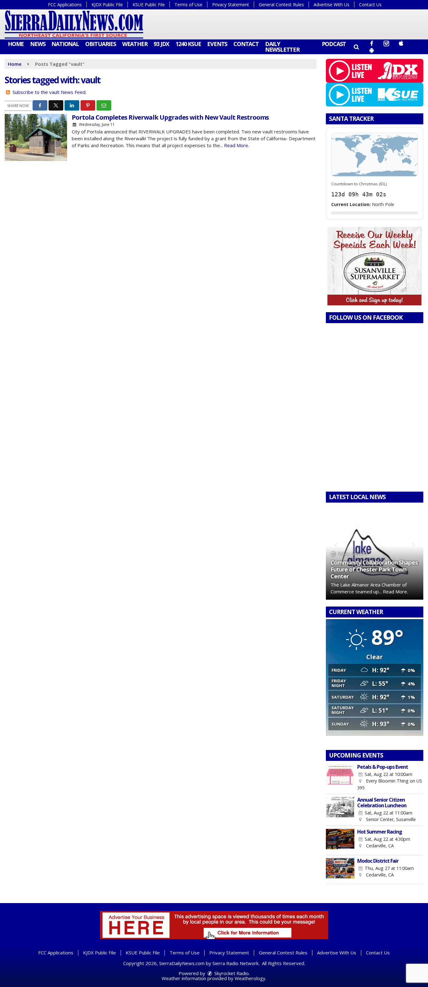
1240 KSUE (188, 44)
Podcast (334, 44)
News (37, 44)
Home (16, 44)
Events (217, 44)
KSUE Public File (149, 5)
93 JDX (161, 44)
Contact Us (370, 5)
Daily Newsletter (282, 46)
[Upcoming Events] (340, 777)
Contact (246, 44)
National (65, 44)
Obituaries (100, 44)
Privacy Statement (230, 5)
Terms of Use (188, 5)
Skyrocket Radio (231, 973)
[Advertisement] (374, 266)
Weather (135, 44)
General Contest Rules (281, 5)
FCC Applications (65, 5)
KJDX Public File (107, 5)
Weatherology (250, 978)
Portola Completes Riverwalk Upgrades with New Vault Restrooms (170, 117)
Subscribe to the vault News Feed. (49, 92)
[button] (356, 46)
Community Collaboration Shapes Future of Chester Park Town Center (374, 569)
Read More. (236, 145)
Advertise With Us (331, 5)
